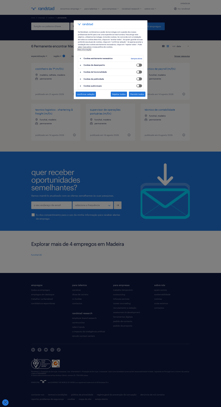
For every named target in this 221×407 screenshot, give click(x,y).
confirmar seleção (86, 94)
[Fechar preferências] (5, 402)
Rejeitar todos (119, 94)
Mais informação (84, 49)
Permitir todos (137, 94)
